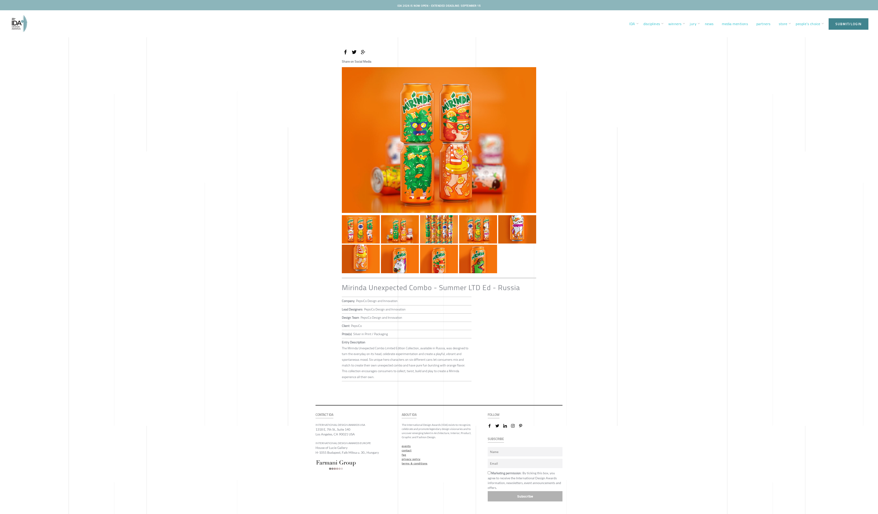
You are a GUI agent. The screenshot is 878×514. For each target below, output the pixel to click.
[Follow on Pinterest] (522, 426)
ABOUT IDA (409, 414)
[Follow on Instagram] (514, 426)
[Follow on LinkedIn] (507, 426)
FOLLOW (493, 414)
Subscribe (525, 496)
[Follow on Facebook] (491, 426)
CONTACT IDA (324, 414)
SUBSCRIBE (496, 439)
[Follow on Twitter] (499, 426)
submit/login (848, 24)
